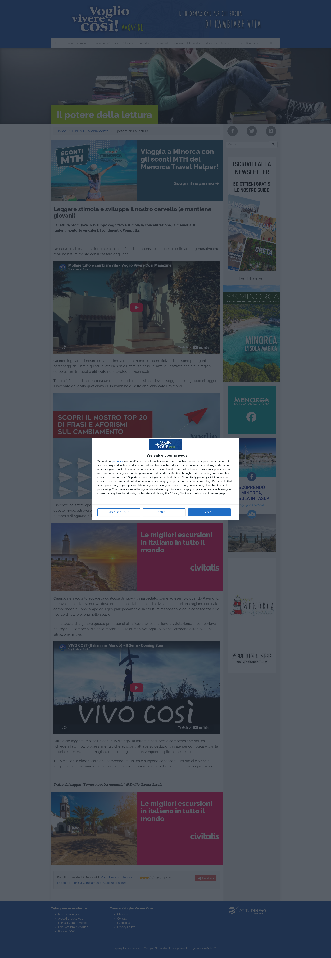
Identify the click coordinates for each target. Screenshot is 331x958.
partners (117, 461)
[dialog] (165, 479)
